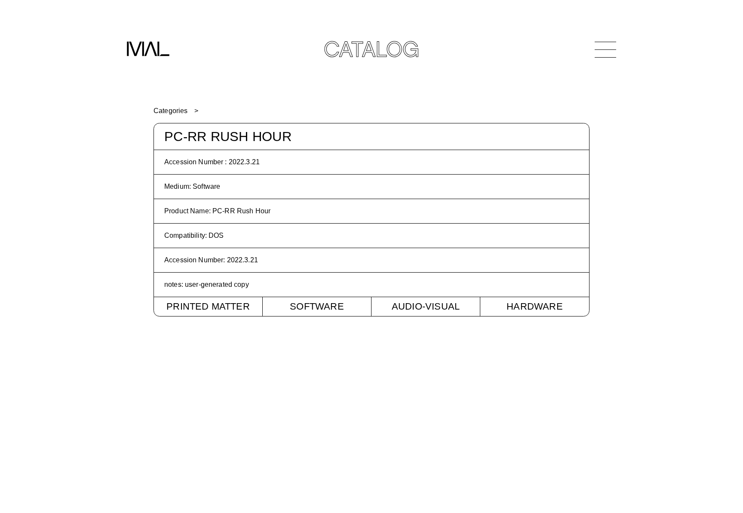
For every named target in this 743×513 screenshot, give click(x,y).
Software (317, 306)
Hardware (535, 306)
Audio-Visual (426, 306)
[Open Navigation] (605, 49)
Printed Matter (208, 306)
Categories (170, 110)
